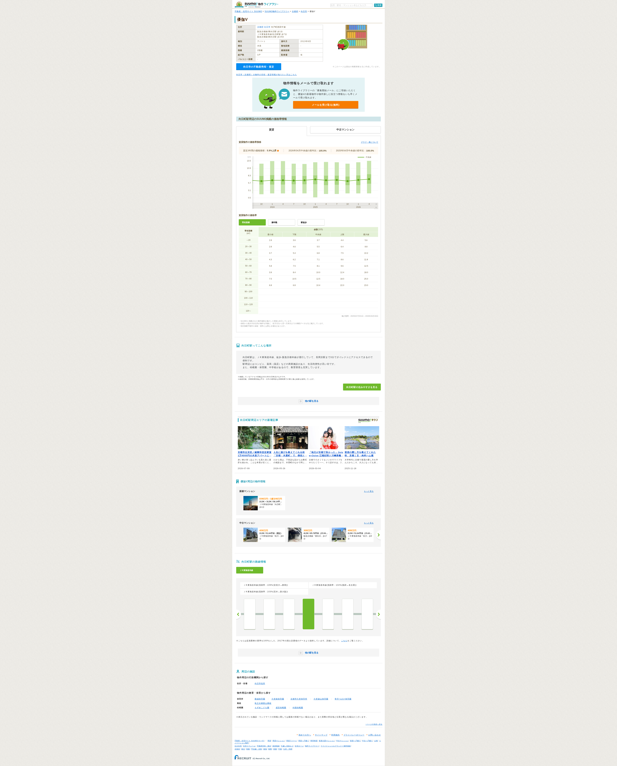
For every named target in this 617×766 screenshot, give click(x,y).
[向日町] (308, 614)
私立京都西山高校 (263, 703)
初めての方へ (305, 735)
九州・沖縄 (287, 749)
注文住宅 (238, 746)
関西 (270, 749)
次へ (378, 614)
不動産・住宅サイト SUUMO (248, 11)
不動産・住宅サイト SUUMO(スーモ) (249, 741)
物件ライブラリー (312, 746)
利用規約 (335, 735)
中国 (280, 749)
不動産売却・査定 (264, 746)
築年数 (274, 222)
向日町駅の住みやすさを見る (362, 387)
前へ (238, 614)
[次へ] (378, 535)
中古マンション (342, 741)
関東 (248, 749)
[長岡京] (328, 614)
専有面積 (246, 222)
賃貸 (269, 741)
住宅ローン (299, 746)
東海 (265, 749)
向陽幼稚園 (298, 707)
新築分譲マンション (327, 741)
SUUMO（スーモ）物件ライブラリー (256, 5)
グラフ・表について (369, 142)
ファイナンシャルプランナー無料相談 (336, 746)
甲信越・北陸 (256, 749)
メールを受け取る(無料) (326, 104)
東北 (243, 749)
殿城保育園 (260, 699)
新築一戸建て (355, 741)
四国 (275, 749)
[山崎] (347, 614)
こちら (344, 641)
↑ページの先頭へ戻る (374, 724)
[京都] (249, 614)
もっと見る (369, 491)
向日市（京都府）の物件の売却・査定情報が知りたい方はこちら (266, 74)
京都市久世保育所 (299, 699)
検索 (379, 5)
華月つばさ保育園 (343, 699)
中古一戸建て (367, 741)
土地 (376, 741)
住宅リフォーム (249, 746)
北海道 (237, 749)
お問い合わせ (374, 735)
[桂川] (289, 614)
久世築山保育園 (321, 699)
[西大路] (269, 614)
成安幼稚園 (281, 707)
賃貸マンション (279, 741)
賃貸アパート (291, 741)
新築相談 (276, 746)
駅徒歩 (304, 222)
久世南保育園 (278, 699)
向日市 (304, 11)
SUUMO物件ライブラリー (277, 11)
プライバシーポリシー (354, 735)
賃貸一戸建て (303, 741)
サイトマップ (321, 735)
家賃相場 (313, 741)
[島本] (367, 614)
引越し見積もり (287, 746)
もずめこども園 (262, 707)
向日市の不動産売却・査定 (258, 66)
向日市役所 (260, 683)
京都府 (295, 11)
